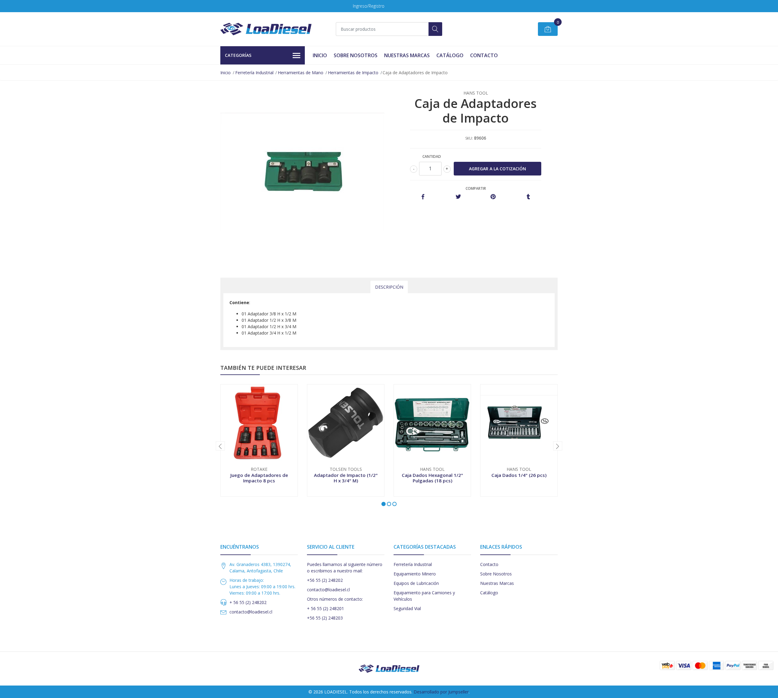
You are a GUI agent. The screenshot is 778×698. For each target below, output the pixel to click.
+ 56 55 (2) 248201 (325, 608)
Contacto (484, 55)
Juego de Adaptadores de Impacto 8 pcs (259, 478)
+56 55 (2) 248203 (325, 618)
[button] (383, 504)
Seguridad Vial (407, 608)
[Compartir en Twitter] (458, 197)
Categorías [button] (238, 55)
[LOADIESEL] (266, 29)
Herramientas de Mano (300, 72)
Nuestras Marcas (407, 55)
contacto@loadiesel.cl (250, 612)
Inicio (320, 55)
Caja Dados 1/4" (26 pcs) (518, 475)
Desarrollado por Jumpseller (441, 692)
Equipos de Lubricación (416, 583)
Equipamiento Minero (415, 574)
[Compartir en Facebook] (423, 197)
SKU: (469, 138)
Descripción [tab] (389, 287)
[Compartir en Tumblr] (528, 197)
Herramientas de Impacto (353, 72)
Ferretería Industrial (254, 72)
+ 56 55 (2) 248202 (248, 602)
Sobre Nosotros (355, 55)
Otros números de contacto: (335, 599)
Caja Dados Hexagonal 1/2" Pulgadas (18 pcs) (432, 478)
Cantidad (431, 156)
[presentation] (220, 445)
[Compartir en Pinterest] (493, 197)
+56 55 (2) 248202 (325, 580)
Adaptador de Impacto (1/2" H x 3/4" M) (346, 478)
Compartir (476, 188)
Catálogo (449, 55)
